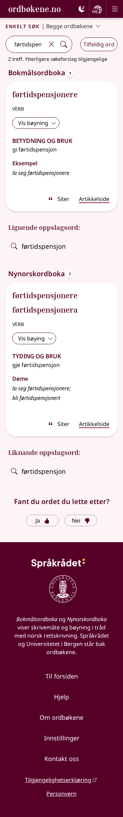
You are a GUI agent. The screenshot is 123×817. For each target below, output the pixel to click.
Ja (38, 520)
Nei (76, 520)
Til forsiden (61, 676)
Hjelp (61, 697)
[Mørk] (82, 9)
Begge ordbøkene (69, 26)
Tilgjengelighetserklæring (58, 780)
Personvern (61, 793)
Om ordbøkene (61, 717)
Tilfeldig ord (98, 44)
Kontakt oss (61, 758)
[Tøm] (51, 44)
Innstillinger (61, 738)
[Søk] (63, 44)
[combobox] (25, 44)
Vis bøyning (33, 123)
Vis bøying (31, 338)
